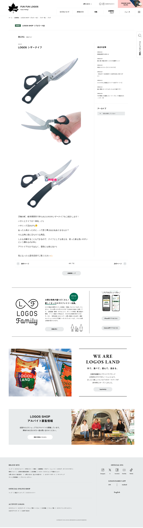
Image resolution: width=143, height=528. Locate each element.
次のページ (118, 263)
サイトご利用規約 (13, 477)
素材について (12, 471)
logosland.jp (103, 389)
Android (124, 485)
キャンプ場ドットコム (33, 508)
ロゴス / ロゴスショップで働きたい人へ (49, 471)
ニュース (127, 12)
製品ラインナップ (19, 492)
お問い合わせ (86, 4)
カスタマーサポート (50, 474)
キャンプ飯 (51, 508)
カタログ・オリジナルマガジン (65, 469)
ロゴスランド (12, 508)
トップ (10, 469)
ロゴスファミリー (30, 492)
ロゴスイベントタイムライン (64, 508)
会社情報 (33, 471)
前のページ (25, 263)
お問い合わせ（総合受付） (16, 474)
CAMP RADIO (26, 510)
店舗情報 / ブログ (43, 469)
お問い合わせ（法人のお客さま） (33, 474)
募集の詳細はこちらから (40, 437)
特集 (96, 12)
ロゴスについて (64, 12)
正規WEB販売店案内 (23, 471)
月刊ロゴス (80, 12)
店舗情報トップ (72, 273)
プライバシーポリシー (26, 477)
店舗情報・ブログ (111, 12)
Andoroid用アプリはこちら (111, 328)
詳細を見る (54, 329)
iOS (109, 485)
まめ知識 (43, 508)
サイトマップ (61, 474)
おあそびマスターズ (14, 510)
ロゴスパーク (21, 508)
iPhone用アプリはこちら (110, 318)
